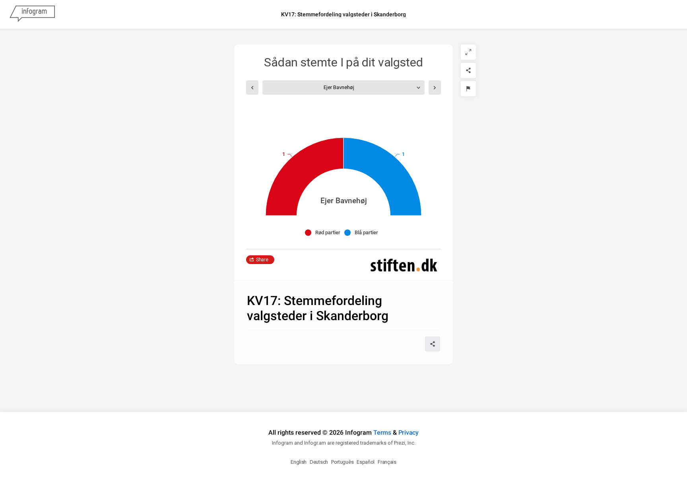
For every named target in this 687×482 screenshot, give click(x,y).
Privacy (408, 432)
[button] (324, 232)
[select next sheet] (435, 87)
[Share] (468, 70)
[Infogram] (32, 14)
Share (262, 259)
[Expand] (468, 52)
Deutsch (319, 462)
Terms (382, 432)
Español (366, 462)
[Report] (468, 88)
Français (387, 462)
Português (342, 462)
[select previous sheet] (252, 87)
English (299, 462)
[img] (305, 177)
